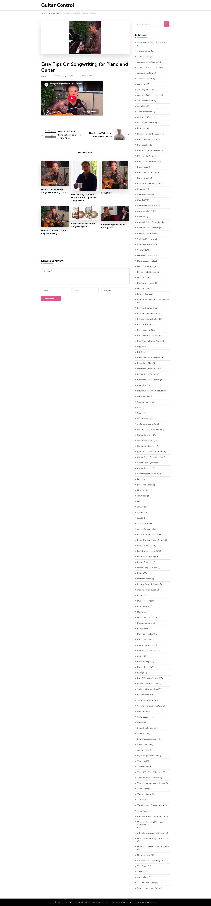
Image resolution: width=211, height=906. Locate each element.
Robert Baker (143, 667)
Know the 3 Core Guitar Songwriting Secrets (83, 225)
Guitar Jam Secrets (145, 446)
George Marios (143, 402)
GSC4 (139, 413)
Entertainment (144, 330)
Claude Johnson (144, 233)
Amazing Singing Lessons (148, 95)
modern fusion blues (146, 590)
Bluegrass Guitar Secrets (148, 150)
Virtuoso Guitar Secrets (148, 860)
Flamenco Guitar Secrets (148, 379)
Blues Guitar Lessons (146, 161)
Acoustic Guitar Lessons (148, 67)
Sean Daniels (143, 694)
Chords (140, 200)
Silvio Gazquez (143, 717)
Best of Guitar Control (147, 139)
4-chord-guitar (144, 51)
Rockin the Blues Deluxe (148, 683)
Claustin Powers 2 (145, 244)
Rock (139, 672)
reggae (140, 656)
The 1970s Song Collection (149, 772)
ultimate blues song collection (151, 833)
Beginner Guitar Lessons (148, 134)
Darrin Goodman (144, 255)
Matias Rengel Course (147, 567)
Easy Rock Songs (144, 308)
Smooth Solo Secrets (146, 728)
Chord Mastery (144, 194)
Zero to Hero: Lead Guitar (149, 888)
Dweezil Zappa (144, 294)
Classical (141, 216)
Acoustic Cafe (47, 60)
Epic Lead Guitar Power (148, 335)
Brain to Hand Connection (148, 183)
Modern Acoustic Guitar (148, 584)
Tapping (141, 761)
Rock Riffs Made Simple (148, 678)
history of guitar (144, 484)
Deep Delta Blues (145, 266)
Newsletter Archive (146, 617)
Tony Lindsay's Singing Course (150, 805)
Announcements (144, 111)
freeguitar (141, 385)
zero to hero (142, 877)
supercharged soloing (147, 755)
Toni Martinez (143, 794)
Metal (140, 573)
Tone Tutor (142, 788)
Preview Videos (144, 639)
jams (139, 501)
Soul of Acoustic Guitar (147, 739)
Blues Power (143, 178)
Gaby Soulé (142, 396)
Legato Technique (145, 556)
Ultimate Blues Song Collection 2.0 (153, 838)
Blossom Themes (129, 902)
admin (43, 76)
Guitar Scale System (146, 462)
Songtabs (141, 733)
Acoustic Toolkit (144, 78)
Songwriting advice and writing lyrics (113, 226)
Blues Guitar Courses (146, 156)
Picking (140, 628)
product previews (145, 645)
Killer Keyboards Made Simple (151, 540)
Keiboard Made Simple (147, 534)
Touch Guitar (143, 811)
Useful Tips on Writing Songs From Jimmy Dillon (54, 191)
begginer (141, 128)
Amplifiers (142, 106)
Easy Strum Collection (147, 313)
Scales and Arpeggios (147, 689)
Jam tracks (142, 496)
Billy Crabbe (142, 145)
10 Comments (86, 76)
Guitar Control (57, 5)
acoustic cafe (108, 192)
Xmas (139, 871)
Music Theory (143, 601)
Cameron (141, 189)
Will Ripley (142, 866)
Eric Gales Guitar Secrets (148, 357)
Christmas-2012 (144, 211)
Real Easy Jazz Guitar (146, 650)
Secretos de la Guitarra (147, 700)
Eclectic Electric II (145, 324)
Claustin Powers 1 (145, 239)
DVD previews (143, 288)
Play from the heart (146, 634)
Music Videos (143, 606)
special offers (143, 750)
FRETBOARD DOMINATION (150, 390)
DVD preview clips (145, 283)
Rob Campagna (144, 661)
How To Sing (143, 490)
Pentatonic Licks (144, 623)
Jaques (140, 512)
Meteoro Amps (144, 578)
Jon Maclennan (143, 529)
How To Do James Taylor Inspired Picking (54, 232)
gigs (139, 407)
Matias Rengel (143, 562)
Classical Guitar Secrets (148, 227)
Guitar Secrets (143, 468)
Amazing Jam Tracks (146, 89)
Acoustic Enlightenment (148, 62)
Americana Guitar (145, 100)
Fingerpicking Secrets (147, 374)
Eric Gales (141, 352)
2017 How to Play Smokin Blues (152, 42)
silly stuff (141, 711)
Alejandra (141, 84)
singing (140, 722)
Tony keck (141, 799)
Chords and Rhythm (146, 205)
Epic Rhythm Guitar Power (149, 341)
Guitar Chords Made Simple (149, 429)
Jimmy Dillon (143, 523)
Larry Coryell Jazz (145, 545)
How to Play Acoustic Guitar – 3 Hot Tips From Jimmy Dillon (84, 197)
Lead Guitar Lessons (146, 551)
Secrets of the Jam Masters (149, 706)
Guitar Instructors (145, 440)
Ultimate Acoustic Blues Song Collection (151, 823)
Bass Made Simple (145, 122)
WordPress (151, 902)
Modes (140, 595)
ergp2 (140, 346)
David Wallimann (145, 261)
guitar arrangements (146, 424)
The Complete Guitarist (148, 777)
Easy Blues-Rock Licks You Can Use (153, 299)
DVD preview (143, 277)
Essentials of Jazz (145, 363)
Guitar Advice (143, 418)
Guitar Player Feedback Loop (150, 457)
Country (141, 250)
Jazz (139, 518)
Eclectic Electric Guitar (147, 319)
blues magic (142, 167)
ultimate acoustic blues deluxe (151, 816)
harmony (141, 479)
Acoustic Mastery (145, 73)
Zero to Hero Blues (146, 882)
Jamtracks (141, 507)
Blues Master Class (146, 172)
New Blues (142, 612)
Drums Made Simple (146, 272)
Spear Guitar (143, 744)
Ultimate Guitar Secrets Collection (153, 846)
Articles (140, 117)
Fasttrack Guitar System (148, 368)
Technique (142, 766)
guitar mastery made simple (150, 451)
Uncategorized (143, 855)
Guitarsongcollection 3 (147, 473)
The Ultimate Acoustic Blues (150, 783)
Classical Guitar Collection (149, 222)
